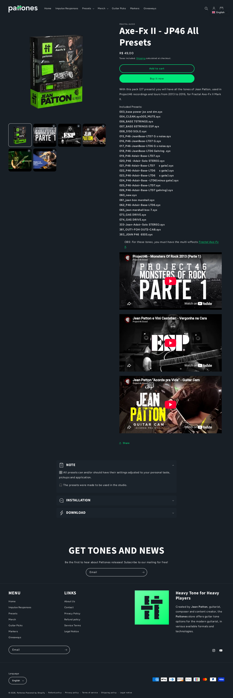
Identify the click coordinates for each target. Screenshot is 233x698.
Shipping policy (109, 693)
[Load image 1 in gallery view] (20, 135)
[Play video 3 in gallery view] (94, 135)
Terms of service (90, 693)
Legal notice (126, 693)
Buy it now (157, 78)
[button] (88, 8)
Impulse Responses (20, 607)
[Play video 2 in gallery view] (69, 135)
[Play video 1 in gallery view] (44, 135)
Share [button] (126, 443)
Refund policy (72, 619)
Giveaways (15, 637)
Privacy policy (72, 693)
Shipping (140, 58)
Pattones (21, 693)
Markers (13, 631)
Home (12, 601)
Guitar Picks (16, 625)
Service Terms (72, 625)
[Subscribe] (143, 572)
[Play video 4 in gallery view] (20, 159)
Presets (13, 613)
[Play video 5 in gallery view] (44, 159)
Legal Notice (71, 631)
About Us (69, 601)
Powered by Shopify (35, 693)
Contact (69, 607)
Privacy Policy (72, 613)
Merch (12, 619)
